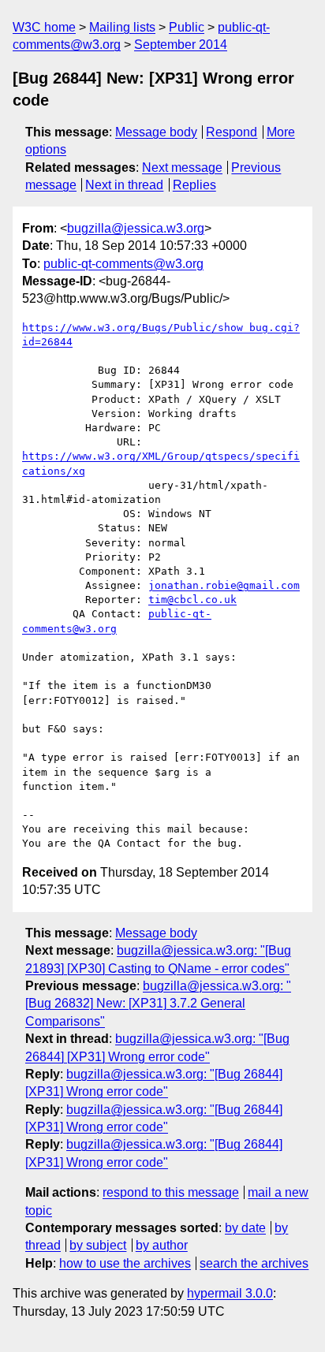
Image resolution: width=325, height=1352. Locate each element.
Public (186, 27)
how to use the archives (125, 1263)
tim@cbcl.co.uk (192, 599)
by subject (97, 1245)
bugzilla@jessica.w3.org (135, 228)
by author (162, 1245)
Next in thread (124, 185)
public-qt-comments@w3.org (123, 263)
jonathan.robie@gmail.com (224, 585)
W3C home (44, 27)
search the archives (254, 1263)
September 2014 (180, 44)
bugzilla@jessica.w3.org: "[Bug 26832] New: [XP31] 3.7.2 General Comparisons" (158, 1003)
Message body (156, 132)
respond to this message (171, 1192)
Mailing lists (122, 27)
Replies (194, 185)
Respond (231, 132)
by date (245, 1228)
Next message (182, 167)
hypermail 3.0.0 (230, 1293)
